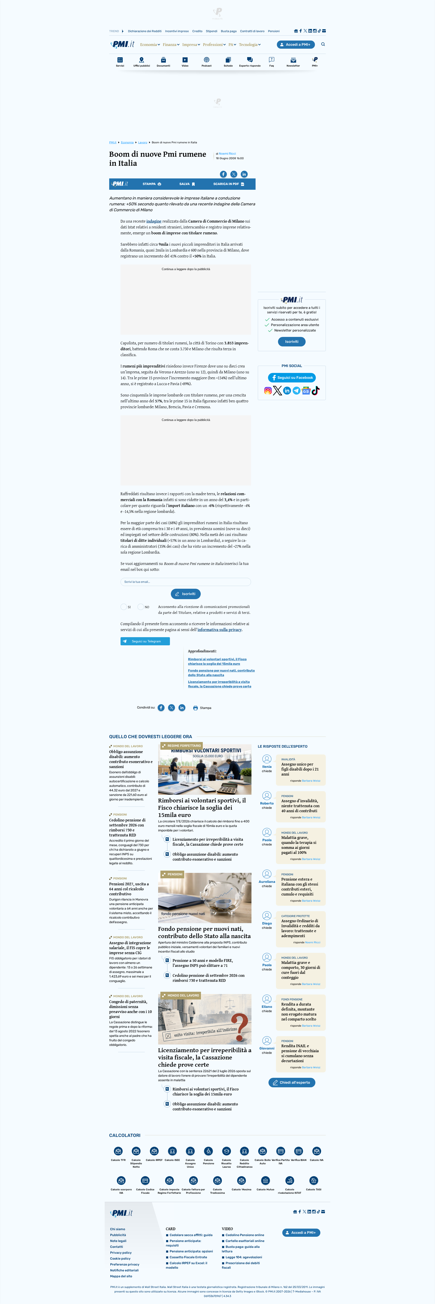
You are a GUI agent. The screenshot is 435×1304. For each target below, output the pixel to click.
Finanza (169, 44)
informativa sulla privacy (220, 630)
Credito (197, 31)
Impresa (189, 44)
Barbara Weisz (311, 780)
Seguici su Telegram (146, 641)
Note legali (118, 1241)
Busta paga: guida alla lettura (241, 1249)
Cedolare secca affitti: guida (191, 1235)
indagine (154, 221)
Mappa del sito (121, 1276)
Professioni (213, 44)
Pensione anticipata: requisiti (183, 1243)
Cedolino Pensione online (245, 1235)
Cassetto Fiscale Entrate (188, 1257)
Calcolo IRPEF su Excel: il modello (186, 1265)
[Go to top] (376, 1289)
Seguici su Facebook (295, 377)
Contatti (116, 1247)
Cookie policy (120, 1259)
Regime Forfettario (184, 746)
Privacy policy (121, 1253)
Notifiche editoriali (124, 1270)
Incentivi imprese (177, 31)
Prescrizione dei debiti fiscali (241, 1265)
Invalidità (288, 759)
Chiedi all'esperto (295, 1082)
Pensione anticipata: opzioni (191, 1251)
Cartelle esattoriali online (245, 1241)
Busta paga (229, 31)
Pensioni (274, 31)
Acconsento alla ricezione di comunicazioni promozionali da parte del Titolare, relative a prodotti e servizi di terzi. (204, 609)
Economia (148, 44)
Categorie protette (295, 916)
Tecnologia (248, 44)
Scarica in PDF (226, 184)
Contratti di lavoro (252, 31)
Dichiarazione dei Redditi (145, 31)
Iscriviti (291, 341)
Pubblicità (118, 1235)
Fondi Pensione (291, 999)
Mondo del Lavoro (183, 995)
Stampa (149, 184)
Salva (184, 184)
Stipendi (211, 31)
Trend (114, 31)
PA (231, 44)
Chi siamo (117, 1229)
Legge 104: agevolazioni (244, 1257)
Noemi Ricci (227, 154)
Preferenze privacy (124, 1264)
